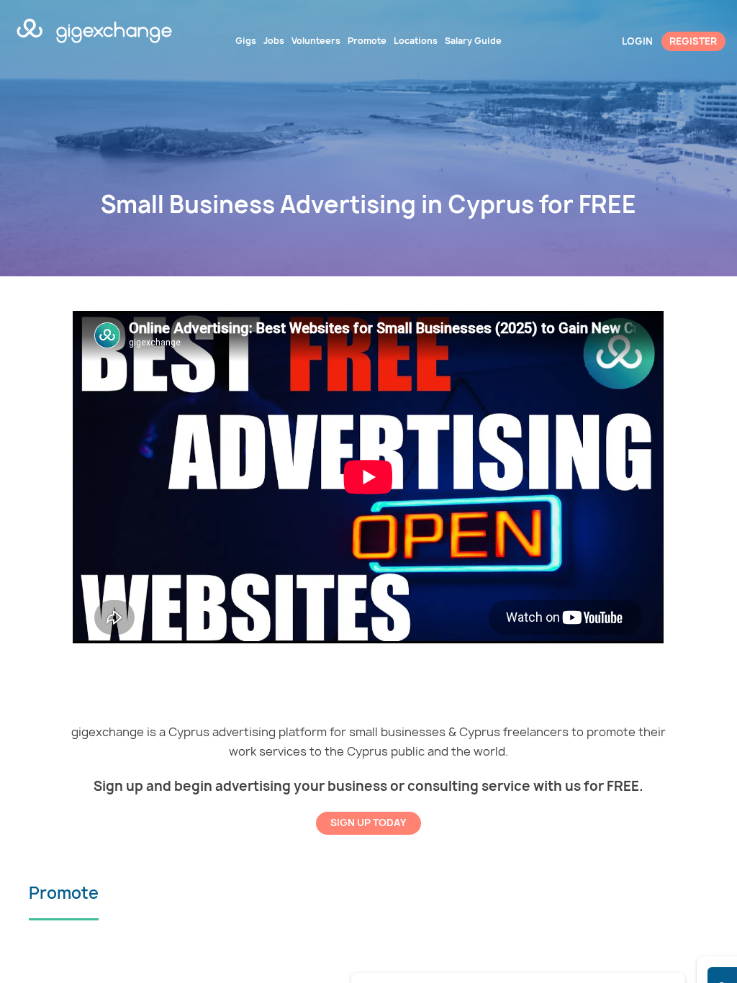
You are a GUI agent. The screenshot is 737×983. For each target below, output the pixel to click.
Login (637, 41)
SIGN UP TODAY (368, 822)
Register (693, 41)
